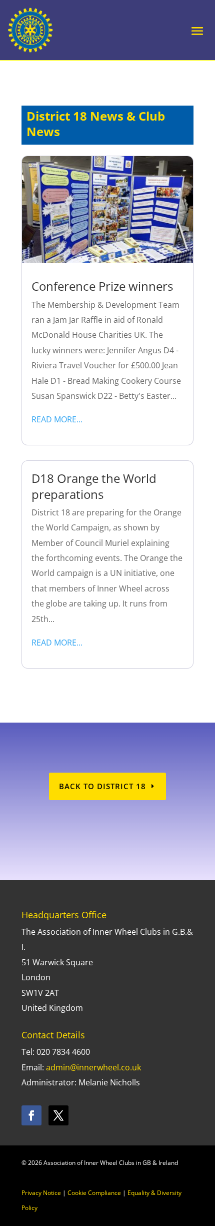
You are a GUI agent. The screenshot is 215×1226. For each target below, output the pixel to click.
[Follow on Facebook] (32, 1115)
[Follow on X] (58, 1115)
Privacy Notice (41, 1192)
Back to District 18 (102, 786)
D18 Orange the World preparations (94, 486)
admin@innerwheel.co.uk (93, 1067)
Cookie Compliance (94, 1192)
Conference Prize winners (102, 286)
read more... (57, 419)
